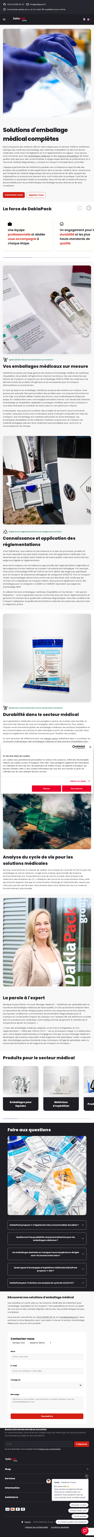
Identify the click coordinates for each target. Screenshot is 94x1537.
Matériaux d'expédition (61, 1104)
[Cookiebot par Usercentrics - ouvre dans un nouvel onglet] (74, 747)
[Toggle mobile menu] (4, 19)
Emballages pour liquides (21, 1104)
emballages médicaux (39, 156)
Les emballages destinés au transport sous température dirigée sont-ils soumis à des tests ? (45, 1254)
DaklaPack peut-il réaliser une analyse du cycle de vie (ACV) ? (42, 1282)
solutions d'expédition (68, 156)
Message (15, 1394)
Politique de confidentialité (49, 1449)
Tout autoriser (77, 788)
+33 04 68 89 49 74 (15, 4)
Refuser (46, 788)
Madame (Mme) (37, 1343)
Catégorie (16, 1380)
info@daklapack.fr (38, 4)
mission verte (51, 738)
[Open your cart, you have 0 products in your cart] (84, 19)
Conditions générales (60, 1527)
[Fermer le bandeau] (90, 747)
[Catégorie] (47, 1385)
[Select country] (89, 19)
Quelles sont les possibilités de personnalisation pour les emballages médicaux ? (45, 1239)
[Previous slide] (79, 208)
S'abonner (81, 1444)
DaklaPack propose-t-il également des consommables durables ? (44, 1225)
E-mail (14, 1365)
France (28, 1522)
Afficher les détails (78, 781)
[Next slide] (89, 208)
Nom (13, 1351)
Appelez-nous (36, 195)
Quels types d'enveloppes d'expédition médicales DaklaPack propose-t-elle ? (45, 1269)
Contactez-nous (14, 194)
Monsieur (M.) (19, 1343)
